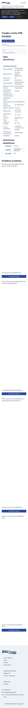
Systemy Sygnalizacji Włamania (18, 45)
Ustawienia (19, 16)
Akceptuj (5, 16)
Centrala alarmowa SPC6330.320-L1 (12, 507)
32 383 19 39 (7, 690)
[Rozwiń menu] (21, 3)
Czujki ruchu (9, 45)
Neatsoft (20, 703)
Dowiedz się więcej (14, 276)
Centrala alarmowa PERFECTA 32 (11, 272)
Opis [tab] (4, 50)
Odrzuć (11, 16)
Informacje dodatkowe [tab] (9, 52)
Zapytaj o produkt (8, 41)
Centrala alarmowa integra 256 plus (12, 390)
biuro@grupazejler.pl (10, 692)
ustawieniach (17, 14)
